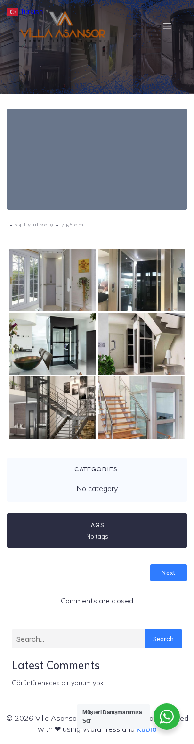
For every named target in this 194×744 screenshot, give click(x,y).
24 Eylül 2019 (34, 224)
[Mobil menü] (167, 26)
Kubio (147, 729)
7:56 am (72, 224)
